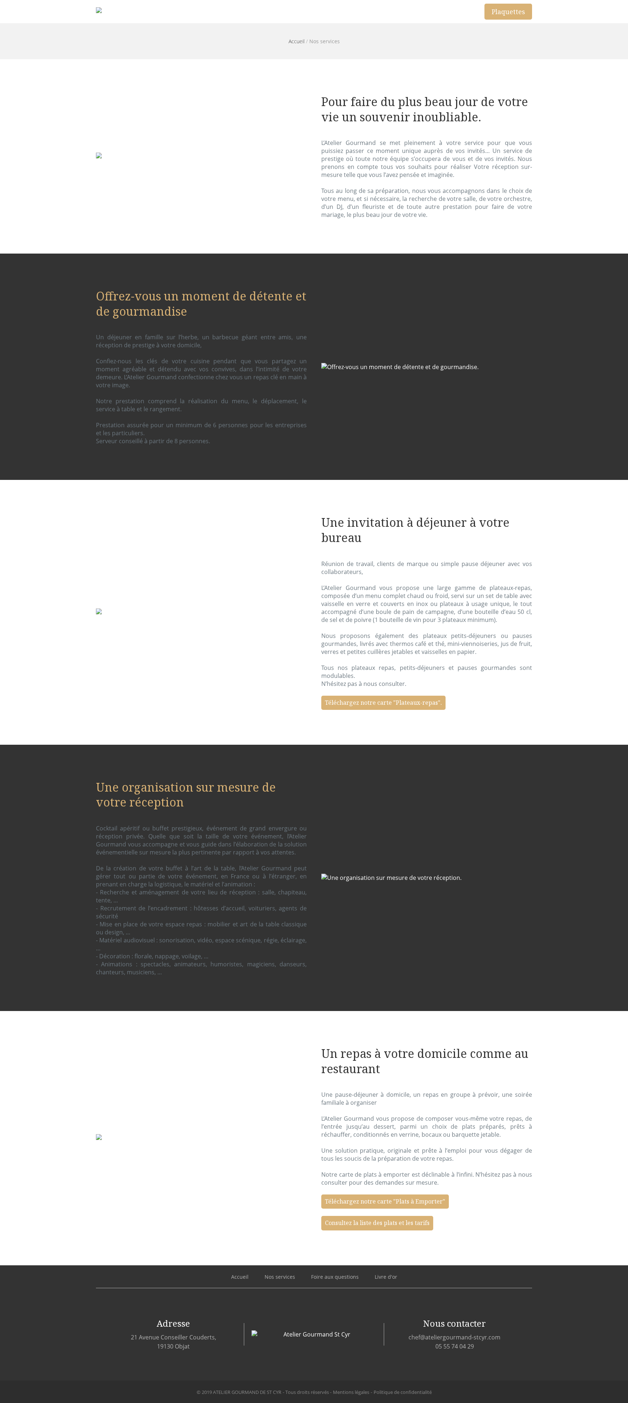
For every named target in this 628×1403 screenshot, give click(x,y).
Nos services (381, 11)
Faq (422, 11)
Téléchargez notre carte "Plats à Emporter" (385, 1201)
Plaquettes (508, 11)
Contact (456, 11)
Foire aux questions (335, 1276)
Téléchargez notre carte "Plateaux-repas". (383, 703)
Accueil (334, 11)
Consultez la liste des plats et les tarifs (377, 1223)
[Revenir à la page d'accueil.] (138, 11)
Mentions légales (351, 1392)
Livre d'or (386, 1276)
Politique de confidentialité (403, 1392)
